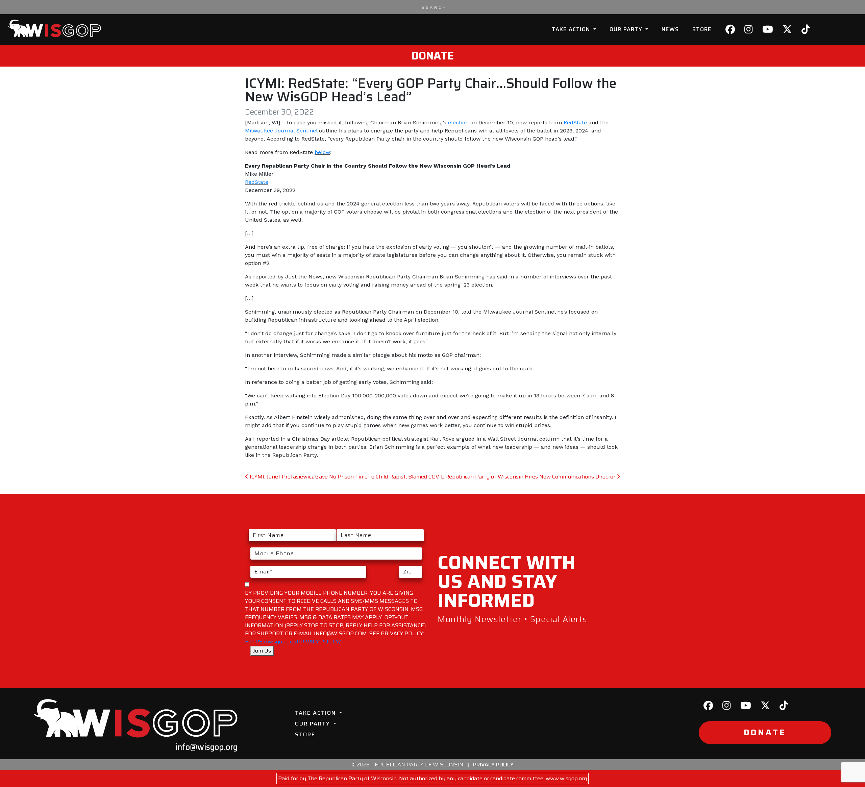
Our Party (627, 29)
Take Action (572, 29)
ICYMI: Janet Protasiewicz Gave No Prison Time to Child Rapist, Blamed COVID (346, 476)
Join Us (262, 650)
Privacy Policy (493, 764)
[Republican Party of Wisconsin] (54, 28)
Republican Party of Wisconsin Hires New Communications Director (531, 476)
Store (701, 29)
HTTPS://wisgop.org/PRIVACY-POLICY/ (293, 641)
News (670, 29)
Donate (433, 55)
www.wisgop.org (566, 778)
